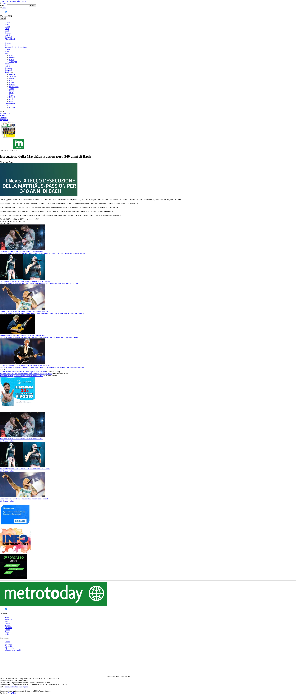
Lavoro (12, 85)
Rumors (12, 107)
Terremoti (12, 76)
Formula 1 (13, 58)
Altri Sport (13, 62)
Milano (7, 630)
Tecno (11, 89)
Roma (7, 632)
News (7, 25)
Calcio (11, 55)
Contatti (7, 642)
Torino (7, 634)
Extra (7, 105)
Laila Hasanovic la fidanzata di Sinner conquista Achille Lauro (23, 372)
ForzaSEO (12, 693)
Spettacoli (8, 37)
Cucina (11, 82)
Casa (11, 95)
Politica (12, 74)
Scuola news (13, 87)
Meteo (4, 8)
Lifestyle (12, 97)
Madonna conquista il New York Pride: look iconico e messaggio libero (26, 374)
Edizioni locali (10, 39)
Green (7, 29)
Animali (8, 33)
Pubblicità (8, 646)
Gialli (11, 99)
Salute (11, 91)
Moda (11, 93)
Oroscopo (8, 68)
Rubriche (8, 72)
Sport (7, 31)
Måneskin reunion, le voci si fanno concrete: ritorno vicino (21, 376)
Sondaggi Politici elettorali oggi (16, 47)
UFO (11, 80)
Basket (11, 60)
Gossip (7, 27)
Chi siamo (8, 644)
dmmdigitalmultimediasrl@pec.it (16, 687)
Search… (3, 5)
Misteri (11, 78)
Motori (7, 35)
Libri (11, 101)
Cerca (4, 3)
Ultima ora (8, 22)
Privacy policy (10, 648)
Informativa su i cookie (13, 650)
